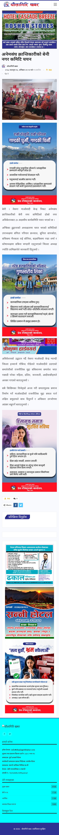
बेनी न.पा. (5, 792)
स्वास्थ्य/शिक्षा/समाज (9, 804)
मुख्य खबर (5, 786)
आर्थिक (4, 798)
